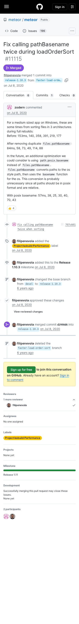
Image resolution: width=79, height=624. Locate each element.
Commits (46, 95)
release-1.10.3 (15, 80)
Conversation (19, 95)
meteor (14, 19)
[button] (69, 107)
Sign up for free (21, 369)
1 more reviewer (13, 399)
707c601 (70, 224)
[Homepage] (39, 6)
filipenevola (12, 75)
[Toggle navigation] (6, 6)
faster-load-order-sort (49, 80)
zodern (20, 107)
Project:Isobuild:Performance (31, 245)
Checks (69, 95)
